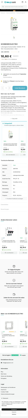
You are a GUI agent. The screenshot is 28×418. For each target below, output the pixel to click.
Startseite (3, 12)
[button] (15, 51)
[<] (2, 239)
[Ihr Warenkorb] (22, 2)
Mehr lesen (4, 405)
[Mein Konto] (25, 2)
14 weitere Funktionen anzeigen (15, 198)
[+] (9, 88)
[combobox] (14, 6)
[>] (26, 239)
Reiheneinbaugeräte (21, 12)
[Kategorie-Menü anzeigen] (2, 2)
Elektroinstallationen (11, 12)
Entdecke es (14, 59)
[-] (2, 88)
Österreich (5, 398)
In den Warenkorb (20, 88)
